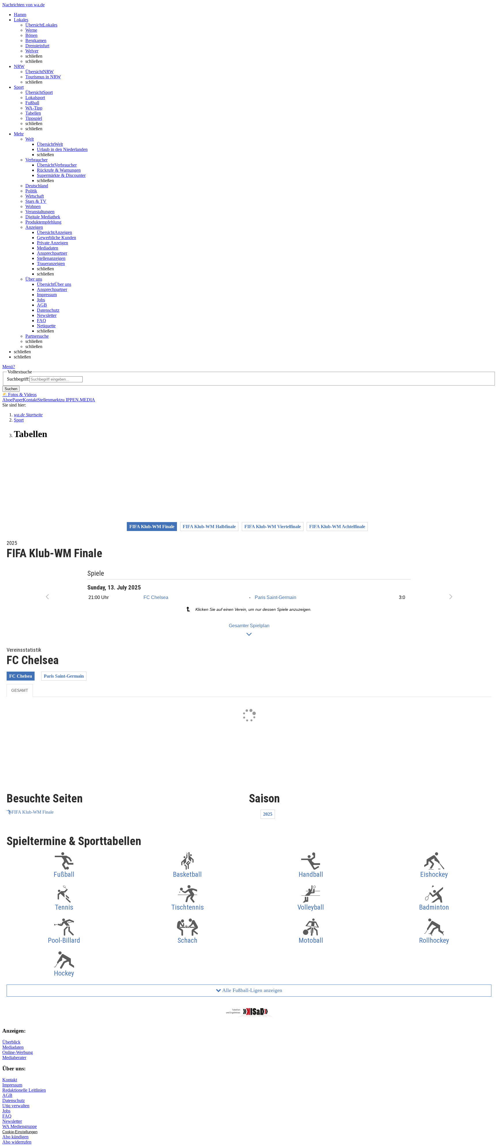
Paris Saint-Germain (275, 597)
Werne (31, 30)
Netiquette (46, 325)
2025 (267, 814)
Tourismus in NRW (43, 76)
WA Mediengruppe (19, 1126)
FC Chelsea (156, 597)
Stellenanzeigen (51, 258)
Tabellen (33, 113)
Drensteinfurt (37, 45)
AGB (42, 305)
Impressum (47, 294)
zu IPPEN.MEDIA (77, 399)
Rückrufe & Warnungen (59, 170)
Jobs (41, 299)
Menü (7, 366)
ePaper (16, 399)
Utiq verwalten (15, 1105)
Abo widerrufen (16, 1142)
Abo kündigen (15, 1136)
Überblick (11, 1042)
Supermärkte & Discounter (61, 175)
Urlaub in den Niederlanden (62, 149)
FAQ (41, 320)
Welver (31, 50)
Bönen (31, 35)
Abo (6, 399)
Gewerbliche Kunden (56, 237)
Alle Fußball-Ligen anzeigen (251, 990)
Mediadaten (47, 247)
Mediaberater (14, 1057)
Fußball (32, 102)
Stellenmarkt (48, 399)
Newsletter (46, 315)
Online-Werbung (17, 1052)
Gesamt (19, 690)
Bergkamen (35, 40)
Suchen (11, 389)
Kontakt (30, 399)
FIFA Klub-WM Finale (33, 812)
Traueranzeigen (51, 263)
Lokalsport (35, 97)
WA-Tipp (33, 107)
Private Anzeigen (52, 242)
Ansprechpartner (52, 253)
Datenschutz (48, 310)
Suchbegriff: (18, 379)
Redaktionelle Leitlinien (24, 1090)
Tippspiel (33, 118)
